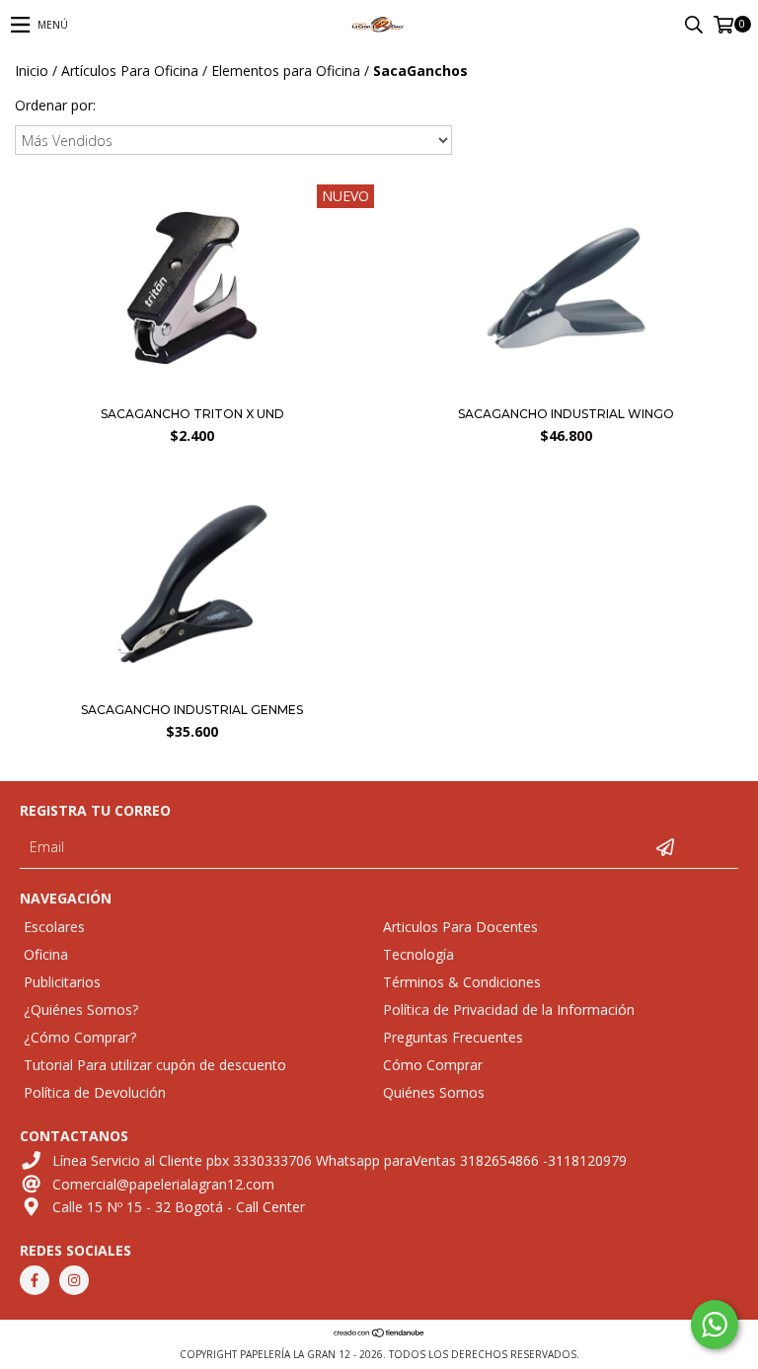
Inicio (31, 70)
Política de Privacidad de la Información (509, 1009)
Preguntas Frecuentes (453, 1037)
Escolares (54, 926)
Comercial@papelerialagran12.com (163, 1184)
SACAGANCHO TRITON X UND (192, 413)
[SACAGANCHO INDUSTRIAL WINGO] (566, 391)
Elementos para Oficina (285, 70)
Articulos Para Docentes (460, 926)
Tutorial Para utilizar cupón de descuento (155, 1064)
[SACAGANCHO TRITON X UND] (192, 391)
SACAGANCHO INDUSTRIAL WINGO (566, 413)
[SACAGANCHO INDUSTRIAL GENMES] (192, 687)
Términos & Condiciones (462, 982)
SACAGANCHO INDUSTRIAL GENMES (192, 709)
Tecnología (418, 954)
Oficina (46, 954)
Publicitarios (62, 982)
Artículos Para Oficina (129, 70)
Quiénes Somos (434, 1092)
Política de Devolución (95, 1092)
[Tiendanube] (379, 1334)
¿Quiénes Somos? (81, 1009)
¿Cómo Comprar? (80, 1037)
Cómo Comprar (433, 1064)
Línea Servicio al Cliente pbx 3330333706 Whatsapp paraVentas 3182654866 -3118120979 (339, 1160)
